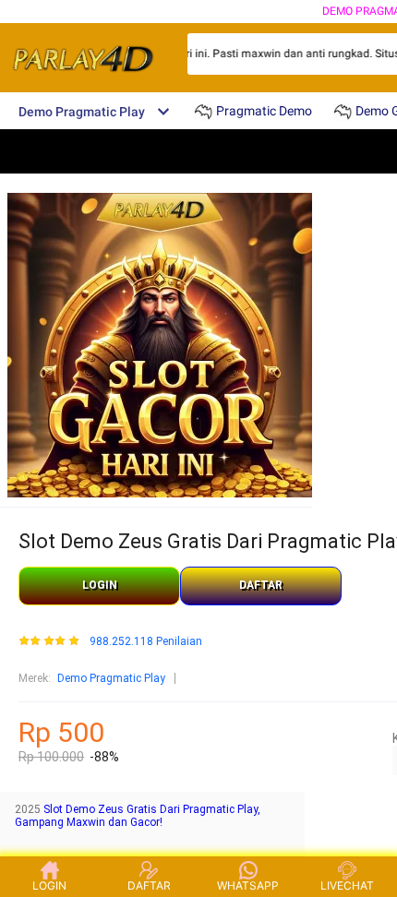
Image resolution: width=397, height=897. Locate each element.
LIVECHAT (347, 885)
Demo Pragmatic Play (111, 678)
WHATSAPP (248, 885)
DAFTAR (261, 585)
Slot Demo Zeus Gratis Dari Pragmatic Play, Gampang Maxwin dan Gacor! (137, 816)
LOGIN (99, 585)
